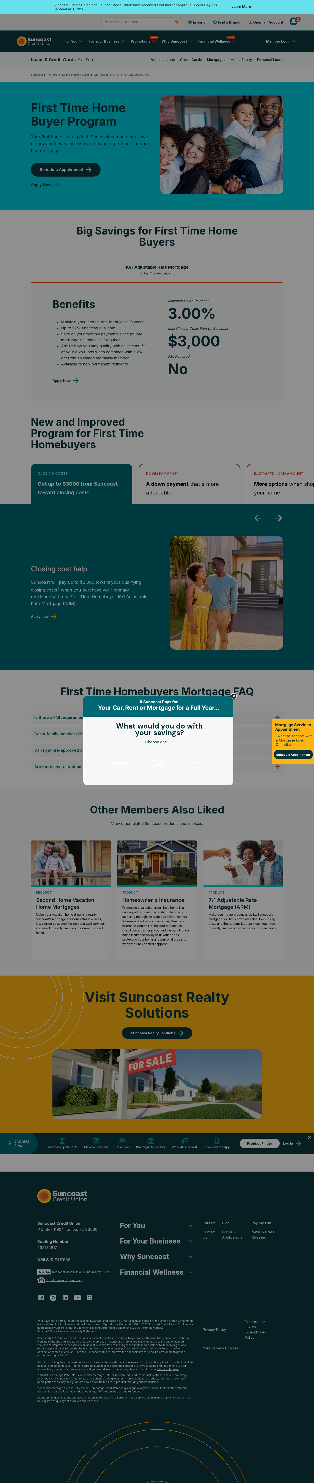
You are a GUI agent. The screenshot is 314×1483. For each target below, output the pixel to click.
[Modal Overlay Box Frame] (158, 742)
